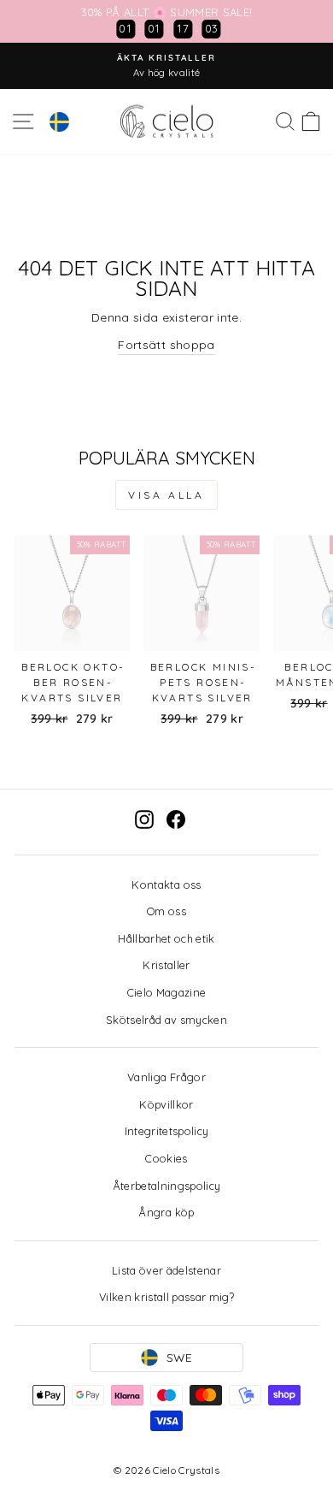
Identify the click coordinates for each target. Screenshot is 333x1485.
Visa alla (166, 494)
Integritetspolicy (167, 1131)
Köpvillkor (166, 1104)
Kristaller (166, 965)
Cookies (166, 1158)
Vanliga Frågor (166, 1077)
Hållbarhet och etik (166, 938)
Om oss (166, 911)
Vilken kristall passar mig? (166, 1297)
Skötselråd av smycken (166, 1019)
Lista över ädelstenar (166, 1270)
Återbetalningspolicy (167, 1185)
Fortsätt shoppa (166, 344)
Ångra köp (166, 1212)
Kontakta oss (166, 884)
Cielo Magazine (167, 992)
